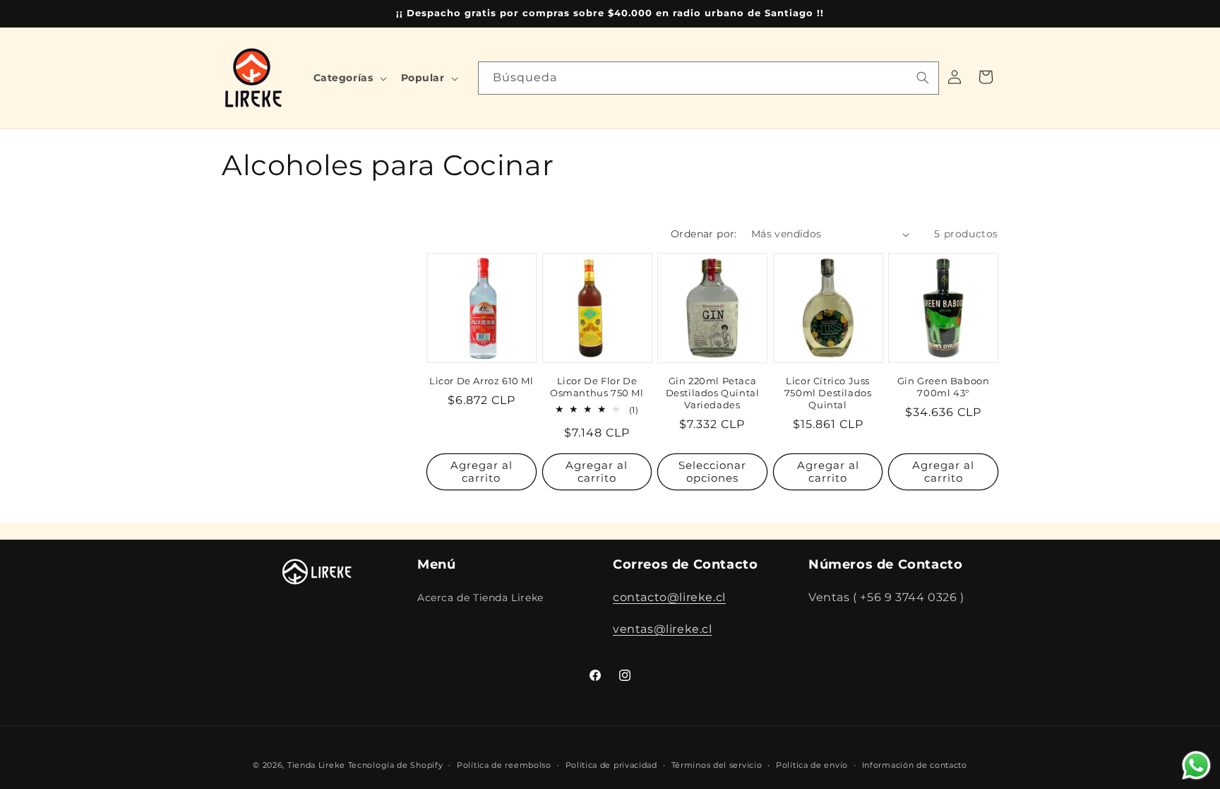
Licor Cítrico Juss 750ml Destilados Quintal (828, 392)
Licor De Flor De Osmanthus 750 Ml (597, 386)
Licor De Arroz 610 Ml (481, 380)
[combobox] (708, 78)
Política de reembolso (504, 764)
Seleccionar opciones (712, 471)
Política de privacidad (611, 764)
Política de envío (812, 764)
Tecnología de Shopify (395, 765)
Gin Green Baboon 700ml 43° (943, 386)
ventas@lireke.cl (662, 628)
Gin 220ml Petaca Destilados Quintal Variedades (713, 392)
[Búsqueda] (922, 77)
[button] (349, 78)
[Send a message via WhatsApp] (1196, 765)
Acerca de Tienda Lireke (480, 597)
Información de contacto (914, 764)
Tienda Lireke (316, 765)
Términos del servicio (716, 764)
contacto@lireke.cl (669, 596)
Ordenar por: (704, 233)
